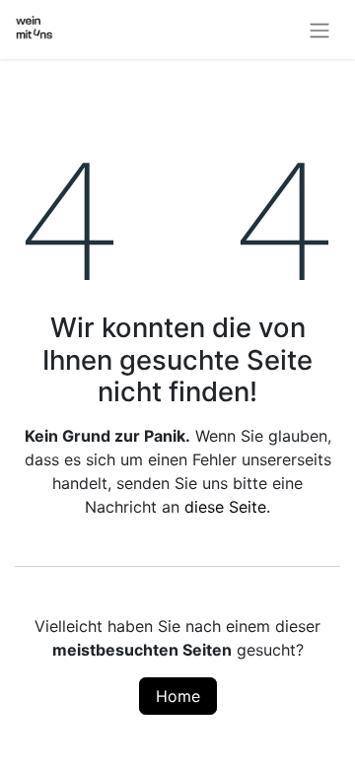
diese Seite (225, 507)
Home (178, 696)
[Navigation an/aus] (319, 29)
